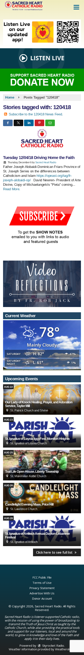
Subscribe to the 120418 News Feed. (36, 114)
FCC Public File (42, 577)
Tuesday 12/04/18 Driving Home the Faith (38, 157)
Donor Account (42, 598)
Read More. (11, 189)
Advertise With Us (42, 593)
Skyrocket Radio (52, 645)
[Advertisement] (42, 32)
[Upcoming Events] (42, 432)
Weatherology (65, 649)
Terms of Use (42, 583)
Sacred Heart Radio (45, 162)
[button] (76, 7)
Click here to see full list (54, 552)
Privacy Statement (42, 588)
